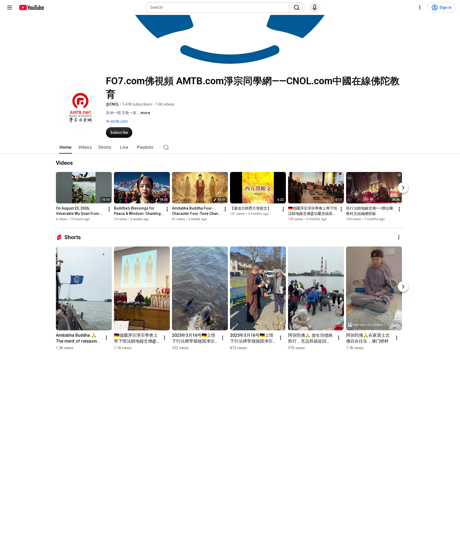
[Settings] (420, 7)
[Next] (403, 187)
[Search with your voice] (314, 7)
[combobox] (218, 7)
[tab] (65, 147)
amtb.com (119, 121)
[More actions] (109, 209)
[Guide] (9, 7)
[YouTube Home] (31, 7)
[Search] (296, 7)
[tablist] (230, 147)
